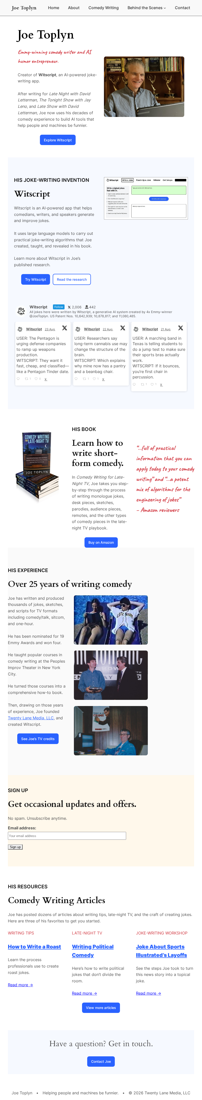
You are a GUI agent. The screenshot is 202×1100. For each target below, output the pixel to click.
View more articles (101, 1008)
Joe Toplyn (24, 7)
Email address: (22, 827)
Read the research (72, 279)
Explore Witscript (58, 140)
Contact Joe (101, 1061)
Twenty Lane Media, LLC (31, 717)
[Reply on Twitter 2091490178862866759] (19, 379)
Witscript (34, 329)
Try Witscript (35, 279)
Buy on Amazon (101, 542)
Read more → (20, 984)
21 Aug (166, 329)
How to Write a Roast (34, 946)
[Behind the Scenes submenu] (165, 8)
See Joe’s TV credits (38, 739)
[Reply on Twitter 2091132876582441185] (77, 379)
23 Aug (50, 329)
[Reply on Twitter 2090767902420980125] (135, 385)
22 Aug (108, 329)
